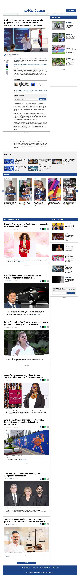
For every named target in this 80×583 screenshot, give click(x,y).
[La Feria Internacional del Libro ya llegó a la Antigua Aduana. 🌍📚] (25, 189)
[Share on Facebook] (7, 65)
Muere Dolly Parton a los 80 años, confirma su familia (69, 280)
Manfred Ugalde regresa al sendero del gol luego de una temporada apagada (71, 50)
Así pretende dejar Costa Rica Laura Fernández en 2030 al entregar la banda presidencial (69, 259)
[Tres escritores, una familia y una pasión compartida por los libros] (26, 493)
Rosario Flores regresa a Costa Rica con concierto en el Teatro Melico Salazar (26, 225)
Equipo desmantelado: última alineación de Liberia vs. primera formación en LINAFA (70, 227)
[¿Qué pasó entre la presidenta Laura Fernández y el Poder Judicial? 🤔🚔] (69, 189)
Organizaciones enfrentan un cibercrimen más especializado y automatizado (68, 270)
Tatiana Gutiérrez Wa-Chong (14, 54)
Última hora (69, 22)
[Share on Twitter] (7, 67)
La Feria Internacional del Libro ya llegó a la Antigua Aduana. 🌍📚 (24, 203)
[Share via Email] (7, 72)
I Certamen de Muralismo (12, 459)
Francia (17, 73)
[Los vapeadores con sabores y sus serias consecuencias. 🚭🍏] (54, 189)
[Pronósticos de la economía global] (33, 84)
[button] (71, 10)
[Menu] (5, 10)
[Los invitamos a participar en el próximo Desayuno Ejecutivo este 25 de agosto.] (40, 189)
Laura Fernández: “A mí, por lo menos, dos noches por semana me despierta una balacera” (26, 323)
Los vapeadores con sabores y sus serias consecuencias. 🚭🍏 (54, 203)
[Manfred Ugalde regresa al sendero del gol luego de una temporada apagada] (58, 49)
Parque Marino (17, 60)
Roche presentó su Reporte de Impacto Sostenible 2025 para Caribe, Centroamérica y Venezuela (10, 204)
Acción (66, 233)
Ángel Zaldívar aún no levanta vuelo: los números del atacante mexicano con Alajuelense (70, 238)
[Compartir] (7, 74)
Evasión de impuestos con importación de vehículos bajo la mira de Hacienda (22, 277)
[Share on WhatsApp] (7, 69)
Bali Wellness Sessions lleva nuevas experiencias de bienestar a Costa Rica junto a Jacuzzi (45, 161)
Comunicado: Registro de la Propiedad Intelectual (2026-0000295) (21, 167)
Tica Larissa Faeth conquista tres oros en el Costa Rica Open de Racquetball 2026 (70, 248)
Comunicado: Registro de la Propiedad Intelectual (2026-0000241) (21, 160)
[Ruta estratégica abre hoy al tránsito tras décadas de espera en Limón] (58, 37)
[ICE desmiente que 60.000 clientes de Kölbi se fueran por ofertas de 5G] (58, 25)
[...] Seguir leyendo (19, 261)
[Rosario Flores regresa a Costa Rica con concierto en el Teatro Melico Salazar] (26, 244)
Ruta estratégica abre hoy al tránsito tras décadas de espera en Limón (71, 38)
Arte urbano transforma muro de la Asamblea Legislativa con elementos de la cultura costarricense (24, 422)
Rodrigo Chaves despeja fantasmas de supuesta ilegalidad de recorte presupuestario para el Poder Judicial (24, 84)
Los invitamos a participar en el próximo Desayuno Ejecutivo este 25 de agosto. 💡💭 (40, 204)
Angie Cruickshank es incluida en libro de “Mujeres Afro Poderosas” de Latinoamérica (23, 376)
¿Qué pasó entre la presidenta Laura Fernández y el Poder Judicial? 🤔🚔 (69, 203)
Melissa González (9, 229)
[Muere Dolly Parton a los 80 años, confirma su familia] (58, 279)
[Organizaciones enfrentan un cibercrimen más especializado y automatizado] (58, 269)
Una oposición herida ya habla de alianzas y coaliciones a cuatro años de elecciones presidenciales (69, 161)
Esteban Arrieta (8, 280)
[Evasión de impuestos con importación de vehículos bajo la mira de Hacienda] (26, 295)
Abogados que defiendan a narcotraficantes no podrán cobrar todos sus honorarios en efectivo (24, 520)
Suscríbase (55, 568)
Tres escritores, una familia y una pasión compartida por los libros (22, 475)
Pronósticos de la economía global (39, 84)
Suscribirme (42, 99)
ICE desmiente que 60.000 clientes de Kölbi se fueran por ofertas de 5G (70, 25)
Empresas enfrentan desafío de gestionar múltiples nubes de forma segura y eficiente (45, 167)
